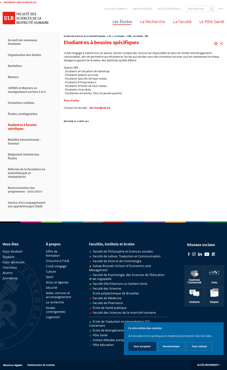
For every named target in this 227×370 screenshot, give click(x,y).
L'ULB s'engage (56, 266)
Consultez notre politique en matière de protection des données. (171, 336)
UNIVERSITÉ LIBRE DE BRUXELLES (20, 2)
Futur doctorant (13, 262)
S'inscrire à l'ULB (57, 261)
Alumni (8, 273)
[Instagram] (194, 254)
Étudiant (8, 257)
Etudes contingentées (56, 310)
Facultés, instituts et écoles (112, 244)
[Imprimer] (216, 43)
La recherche (55, 302)
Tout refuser (199, 346)
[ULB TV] (206, 254)
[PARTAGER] (221, 43)
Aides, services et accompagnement (58, 295)
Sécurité (51, 288)
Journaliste (10, 278)
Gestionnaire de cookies (41, 365)
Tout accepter (142, 346)
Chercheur (10, 267)
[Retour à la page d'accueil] (26, 18)
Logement (53, 317)
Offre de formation (53, 253)
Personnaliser (171, 346)
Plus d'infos (71, 100)
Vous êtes (11, 244)
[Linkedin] (200, 254)
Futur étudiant (12, 251)
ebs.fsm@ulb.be (99, 108)
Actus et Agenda (57, 282)
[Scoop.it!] (213, 254)
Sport (49, 277)
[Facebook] (189, 254)
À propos (53, 244)
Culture (51, 271)
